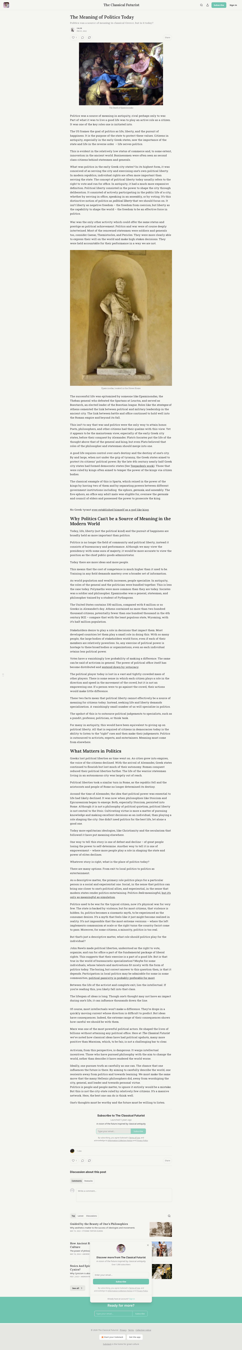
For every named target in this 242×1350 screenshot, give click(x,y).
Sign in (233, 5)
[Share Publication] (207, 5)
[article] (121, 1229)
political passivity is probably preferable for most (122, 978)
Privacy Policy (142, 1291)
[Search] (201, 5)
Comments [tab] (77, 1181)
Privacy (123, 1330)
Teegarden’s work (142, 466)
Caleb (79, 28)
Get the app (134, 1337)
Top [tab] (73, 1216)
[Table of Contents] (3, 675)
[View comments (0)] (82, 37)
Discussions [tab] (91, 1216)
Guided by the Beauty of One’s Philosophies (99, 1224)
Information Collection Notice (120, 1291)
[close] (148, 1245)
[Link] (66, 521)
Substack (107, 1344)
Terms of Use (134, 1288)
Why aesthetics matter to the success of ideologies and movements (102, 1227)
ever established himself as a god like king (120, 509)
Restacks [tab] (88, 1181)
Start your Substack (113, 1337)
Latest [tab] (80, 1216)
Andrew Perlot (89, 1254)
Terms (131, 1330)
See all (75, 1288)
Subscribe (219, 5)
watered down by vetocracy (120, 667)
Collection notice (143, 1330)
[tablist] (82, 1181)
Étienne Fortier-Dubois (92, 1231)
